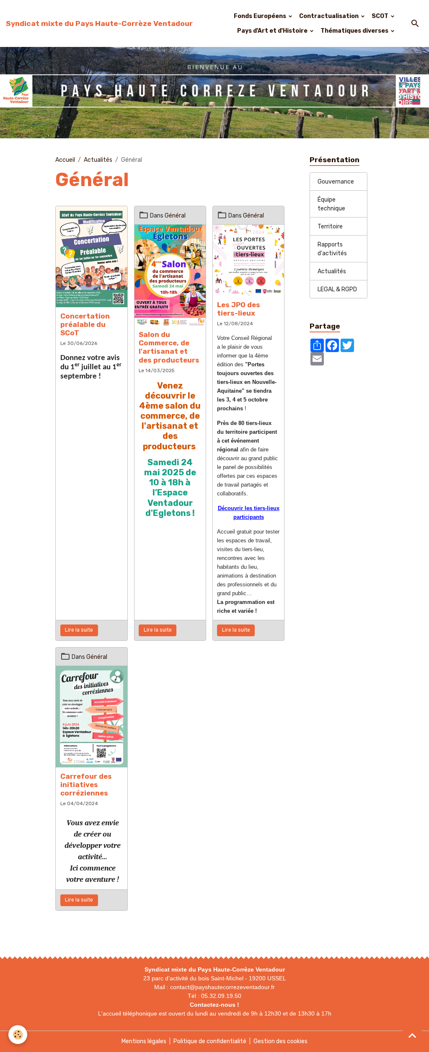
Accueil (65, 159)
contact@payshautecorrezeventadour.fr (222, 987)
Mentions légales (143, 1041)
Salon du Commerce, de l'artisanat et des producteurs (169, 347)
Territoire (330, 226)
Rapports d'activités (332, 249)
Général (175, 215)
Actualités (98, 159)
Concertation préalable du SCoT (85, 324)
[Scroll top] (412, 1035)
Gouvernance (336, 181)
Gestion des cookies (280, 1041)
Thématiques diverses (355, 30)
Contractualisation (329, 16)
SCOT (381, 16)
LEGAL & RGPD (337, 289)
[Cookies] (17, 1034)
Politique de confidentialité (209, 1041)
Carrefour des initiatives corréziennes (86, 784)
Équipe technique (331, 204)
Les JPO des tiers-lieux (238, 309)
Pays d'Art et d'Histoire (273, 30)
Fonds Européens (260, 16)
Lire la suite (79, 630)
